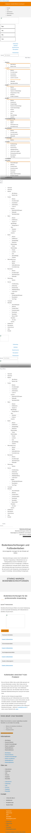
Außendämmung (14, 124)
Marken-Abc (13, 66)
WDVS (11, 122)
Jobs (9, 329)
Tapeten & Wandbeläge (15, 90)
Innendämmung (14, 126)
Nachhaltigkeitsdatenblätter (8, 652)
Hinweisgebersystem (11, 818)
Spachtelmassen (14, 134)
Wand (6, 85)
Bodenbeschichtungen (15, 79)
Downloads (13, 170)
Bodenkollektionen (9, 750)
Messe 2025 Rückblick (15, 173)
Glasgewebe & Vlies (15, 92)
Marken (7, 62)
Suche (2, 55)
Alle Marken (13, 64)
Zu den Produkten (27, 536)
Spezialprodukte (14, 83)
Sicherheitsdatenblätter (7, 643)
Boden (7, 98)
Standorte (10, 189)
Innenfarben (13, 74)
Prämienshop (15, 52)
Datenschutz (9, 812)
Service (7, 141)
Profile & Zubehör (14, 96)
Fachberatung (13, 144)
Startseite (10, 187)
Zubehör (14, 257)
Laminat (12, 111)
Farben (7, 68)
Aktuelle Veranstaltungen (11, 744)
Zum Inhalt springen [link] (4, 0)
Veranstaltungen (14, 162)
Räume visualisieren (10, 746)
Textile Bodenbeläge (15, 107)
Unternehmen (11, 327)
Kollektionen (13, 89)
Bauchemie (8, 128)
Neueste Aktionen (9, 742)
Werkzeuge (8, 138)
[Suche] (20, 55)
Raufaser (12, 94)
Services (7, 774)
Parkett (12, 109)
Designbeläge (13, 104)
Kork (11, 113)
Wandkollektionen (9, 748)
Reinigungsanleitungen (15, 153)
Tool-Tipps (12, 156)
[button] (15, 58)
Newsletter (12, 172)
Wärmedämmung (10, 118)
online (17, 709)
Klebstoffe (12, 136)
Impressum (9, 811)
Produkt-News (13, 166)
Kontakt (9, 330)
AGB (7, 814)
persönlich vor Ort (22, 707)
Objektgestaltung (14, 149)
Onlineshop (15, 43)
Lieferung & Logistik (14, 151)
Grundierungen (13, 72)
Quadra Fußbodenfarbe (7, 639)
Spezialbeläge (13, 115)
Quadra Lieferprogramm (7, 661)
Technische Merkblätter (7, 635)
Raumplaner (15, 49)
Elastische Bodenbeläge (15, 105)
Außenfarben (13, 75)
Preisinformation (14, 168)
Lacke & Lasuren (14, 77)
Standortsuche (15, 47)
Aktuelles (7, 160)
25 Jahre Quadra (14, 175)
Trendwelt (8, 158)
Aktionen (12, 164)
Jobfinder (15, 45)
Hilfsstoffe (12, 81)
